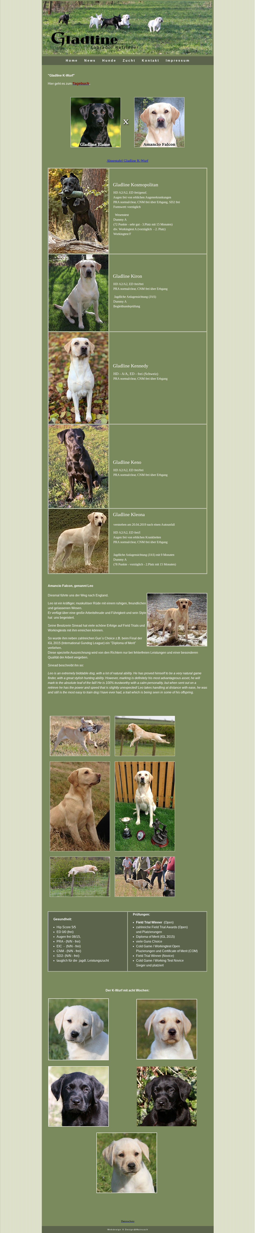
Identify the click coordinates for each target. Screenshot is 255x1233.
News (90, 60)
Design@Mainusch (136, 1229)
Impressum (178, 60)
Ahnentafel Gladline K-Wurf (127, 161)
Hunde (109, 60)
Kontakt (150, 60)
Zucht (129, 60)
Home (72, 60)
